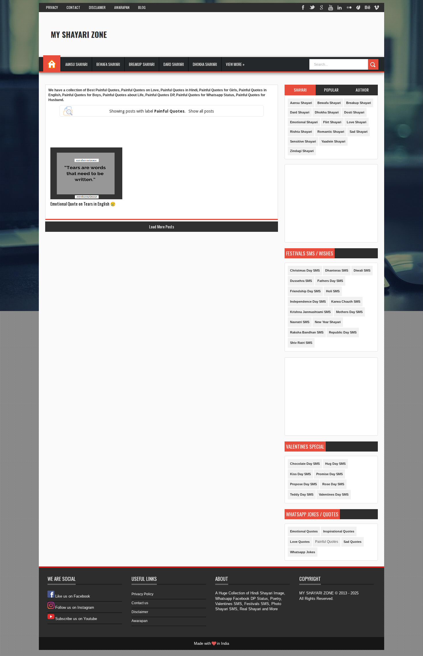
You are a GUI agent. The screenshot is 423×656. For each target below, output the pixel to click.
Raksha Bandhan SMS (306, 332)
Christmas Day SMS (305, 270)
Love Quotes (300, 541)
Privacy (52, 7)
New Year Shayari (328, 322)
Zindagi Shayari (302, 151)
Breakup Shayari (142, 64)
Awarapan (121, 7)
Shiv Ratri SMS (301, 342)
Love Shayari (356, 122)
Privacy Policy (142, 594)
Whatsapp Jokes (302, 552)
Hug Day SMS (335, 463)
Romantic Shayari (330, 131)
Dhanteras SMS (336, 270)
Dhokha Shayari (205, 64)
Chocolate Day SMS (305, 463)
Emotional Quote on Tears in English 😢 (83, 204)
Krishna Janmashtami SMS (310, 312)
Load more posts (161, 226)
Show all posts (201, 111)
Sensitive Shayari (303, 141)
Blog (142, 7)
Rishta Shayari (301, 131)
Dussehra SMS (301, 281)
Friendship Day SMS (305, 291)
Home (51, 63)
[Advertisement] (273, 34)
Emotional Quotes (304, 531)
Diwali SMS (362, 270)
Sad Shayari (358, 131)
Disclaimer (97, 7)
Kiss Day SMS (300, 474)
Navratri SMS (299, 322)
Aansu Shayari (76, 64)
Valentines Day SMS (333, 494)
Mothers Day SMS (349, 312)
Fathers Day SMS (330, 281)
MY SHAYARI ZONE (316, 593)
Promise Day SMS (329, 474)
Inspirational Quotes (338, 531)
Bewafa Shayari (108, 64)
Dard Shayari (173, 64)
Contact (73, 7)
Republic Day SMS (343, 332)
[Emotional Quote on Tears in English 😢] (86, 173)
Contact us (140, 603)
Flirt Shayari (332, 122)
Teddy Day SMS (301, 494)
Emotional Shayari (304, 122)
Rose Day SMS (333, 484)
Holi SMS (333, 291)
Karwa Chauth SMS (345, 301)
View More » (235, 64)
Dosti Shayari (354, 112)
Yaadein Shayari (333, 141)
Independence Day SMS (308, 301)
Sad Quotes (352, 541)
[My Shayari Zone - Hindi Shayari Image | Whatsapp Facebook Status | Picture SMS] (76, 34)
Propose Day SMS (303, 484)
